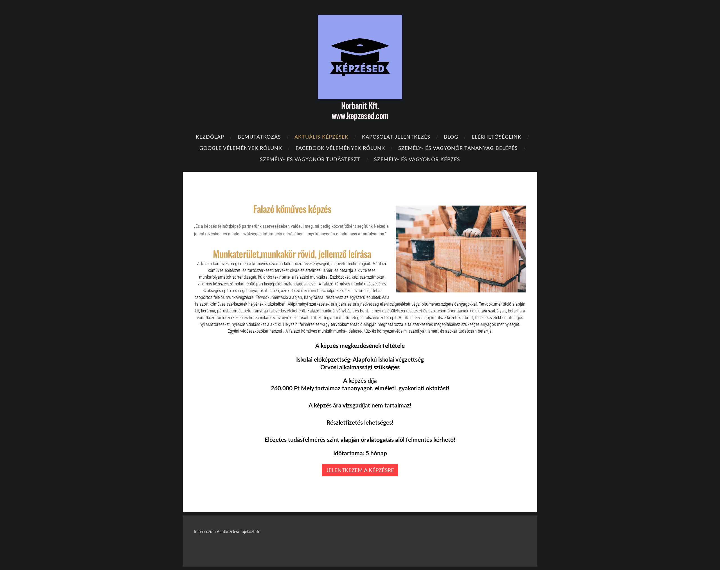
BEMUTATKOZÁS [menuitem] (259, 136)
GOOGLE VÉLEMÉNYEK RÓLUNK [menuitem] (240, 147)
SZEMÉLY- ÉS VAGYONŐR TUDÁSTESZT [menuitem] (310, 159)
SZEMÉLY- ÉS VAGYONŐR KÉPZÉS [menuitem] (417, 159)
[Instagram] (520, 548)
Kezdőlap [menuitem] (210, 136)
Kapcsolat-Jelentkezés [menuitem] (396, 136)
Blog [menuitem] (451, 136)
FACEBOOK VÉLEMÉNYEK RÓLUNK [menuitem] (340, 147)
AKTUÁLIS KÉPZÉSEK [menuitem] (321, 136)
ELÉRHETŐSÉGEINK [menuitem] (496, 136)
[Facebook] (508, 548)
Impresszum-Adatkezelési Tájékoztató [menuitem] (227, 531)
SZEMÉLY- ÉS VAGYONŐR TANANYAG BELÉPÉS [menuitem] (458, 147)
